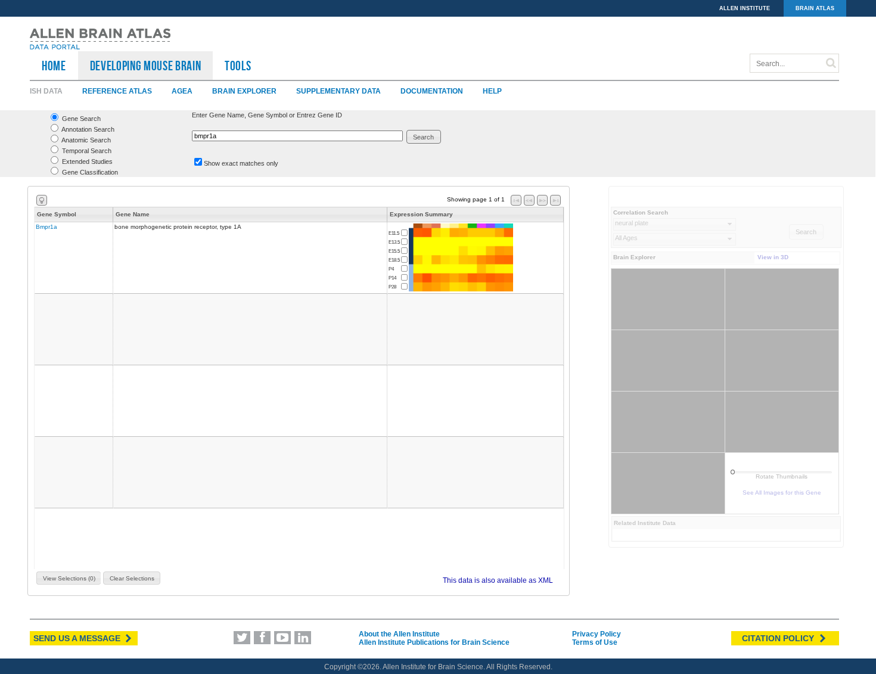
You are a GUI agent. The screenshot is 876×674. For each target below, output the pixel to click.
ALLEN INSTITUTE (744, 8)
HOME (54, 65)
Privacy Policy (596, 634)
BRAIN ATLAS (815, 8)
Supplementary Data (338, 91)
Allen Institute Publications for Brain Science (434, 642)
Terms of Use (594, 642)
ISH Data (46, 91)
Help (492, 91)
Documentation (431, 91)
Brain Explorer (244, 91)
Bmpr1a (46, 226)
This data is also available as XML (498, 580)
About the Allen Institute (399, 634)
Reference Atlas (117, 91)
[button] (424, 137)
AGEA (182, 91)
